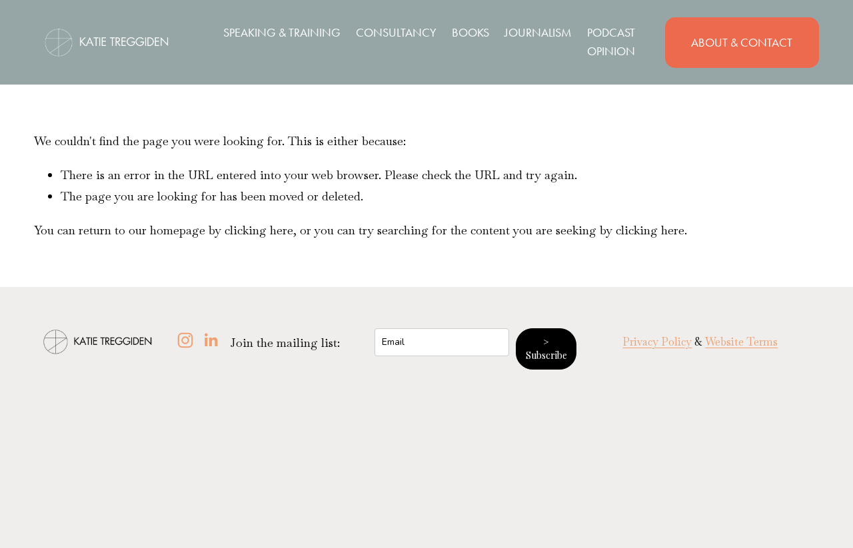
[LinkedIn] (211, 340)
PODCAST (611, 32)
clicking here (259, 230)
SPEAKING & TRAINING (282, 32)
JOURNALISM (538, 32)
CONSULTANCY (396, 32)
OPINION (611, 51)
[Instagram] (185, 340)
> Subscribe (546, 349)
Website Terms (741, 342)
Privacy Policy (657, 342)
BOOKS (470, 32)
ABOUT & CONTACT (741, 42)
